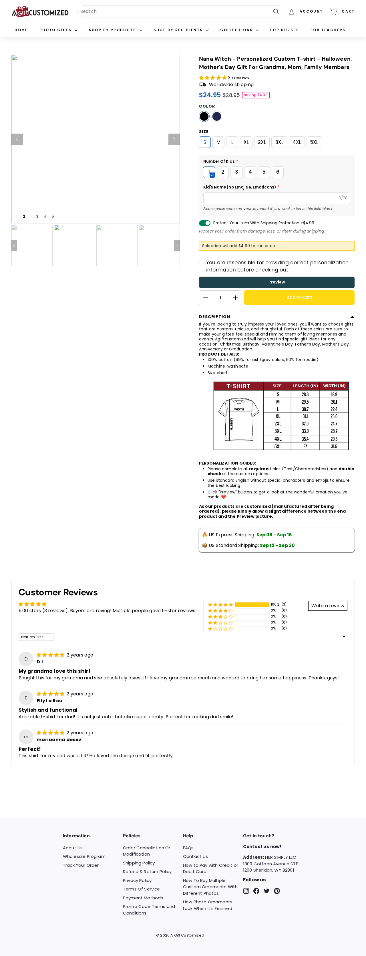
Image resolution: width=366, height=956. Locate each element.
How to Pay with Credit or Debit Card (210, 868)
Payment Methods (143, 898)
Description (214, 317)
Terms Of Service (141, 889)
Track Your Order (81, 865)
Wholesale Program (84, 856)
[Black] (204, 116)
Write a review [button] (327, 605)
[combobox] (180, 11)
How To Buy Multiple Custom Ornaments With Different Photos (210, 886)
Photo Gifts (56, 29)
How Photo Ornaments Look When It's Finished (207, 905)
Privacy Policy (137, 880)
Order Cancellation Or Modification (146, 851)
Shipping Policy (139, 863)
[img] (51, 655)
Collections (237, 29)
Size (204, 131)
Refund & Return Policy (147, 871)
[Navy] (217, 116)
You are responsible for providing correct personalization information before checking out (277, 266)
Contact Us (195, 856)
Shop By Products (113, 29)
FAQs (188, 848)
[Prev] (17, 139)
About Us (73, 848)
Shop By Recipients (179, 29)
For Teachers (328, 29)
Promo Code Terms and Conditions (149, 909)
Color (207, 106)
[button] (213, 77)
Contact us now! (262, 847)
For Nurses (284, 29)
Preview (276, 282)
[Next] (174, 139)
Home (21, 29)
